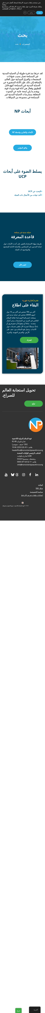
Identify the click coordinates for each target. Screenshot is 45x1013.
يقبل (39, 13)
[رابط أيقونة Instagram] (23, 474)
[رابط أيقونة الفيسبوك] (30, 474)
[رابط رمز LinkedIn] (36, 474)
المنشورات (26, 44)
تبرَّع (33, 403)
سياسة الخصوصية (36, 492)
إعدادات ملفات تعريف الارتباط (32, 495)
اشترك (29, 340)
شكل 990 (39, 488)
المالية (40, 485)
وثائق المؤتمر (22, 148)
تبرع (18, 1010)
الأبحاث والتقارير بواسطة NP (22, 132)
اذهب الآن (22, 265)
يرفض (31, 13)
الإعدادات (5, 9)
